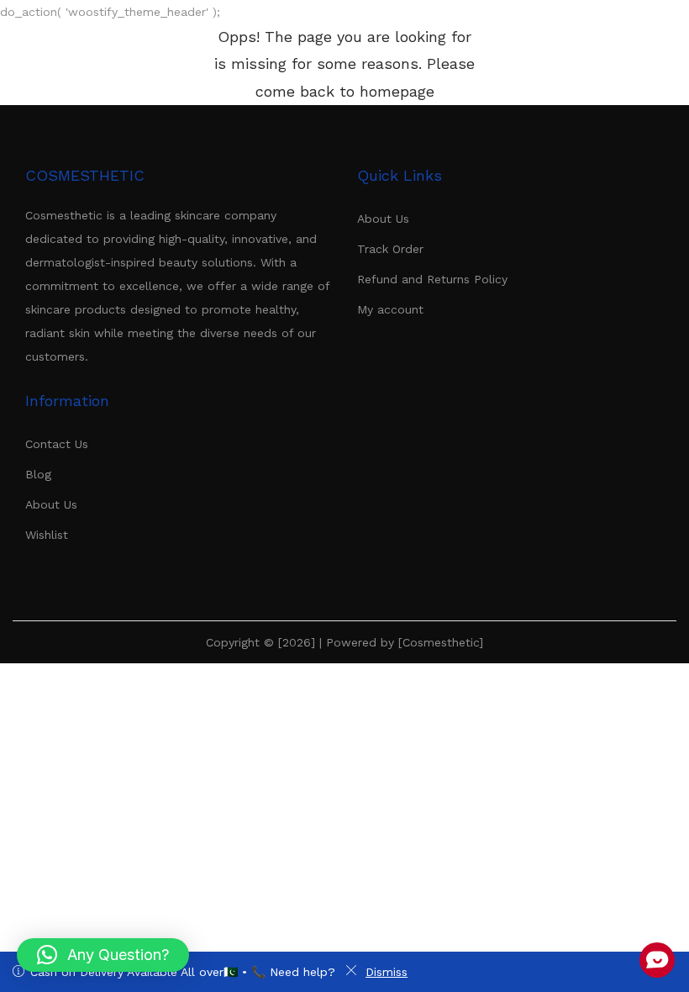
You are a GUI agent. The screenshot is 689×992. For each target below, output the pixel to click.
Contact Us (56, 444)
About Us (383, 218)
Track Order (390, 249)
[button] (103, 955)
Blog (38, 474)
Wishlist (46, 534)
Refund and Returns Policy (432, 279)
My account (390, 309)
